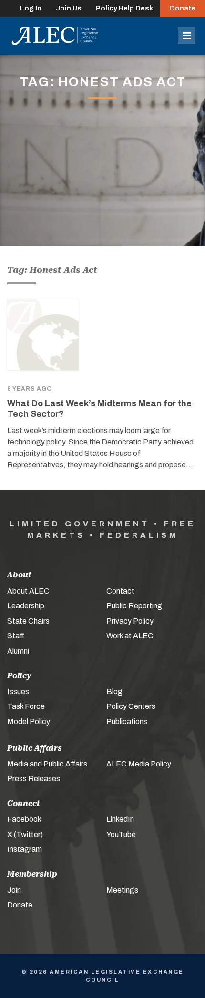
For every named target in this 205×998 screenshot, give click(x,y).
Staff (15, 636)
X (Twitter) (25, 834)
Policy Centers (130, 706)
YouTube (121, 834)
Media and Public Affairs (47, 764)
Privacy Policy (130, 621)
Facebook (24, 819)
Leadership (25, 606)
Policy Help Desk (124, 8)
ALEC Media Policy (138, 764)
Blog (114, 691)
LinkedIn (120, 819)
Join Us (69, 8)
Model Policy (28, 721)
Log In (30, 8)
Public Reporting (134, 606)
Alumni (18, 651)
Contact (120, 591)
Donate (182, 8)
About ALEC (28, 591)
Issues (18, 691)
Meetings (122, 890)
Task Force (26, 706)
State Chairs (28, 621)
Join (14, 890)
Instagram (24, 849)
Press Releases (33, 779)
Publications (126, 721)
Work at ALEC (130, 636)
